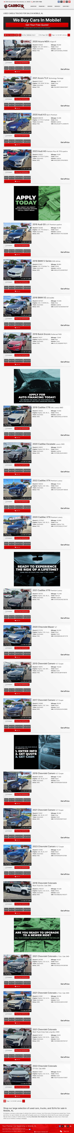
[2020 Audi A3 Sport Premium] (17, 123)
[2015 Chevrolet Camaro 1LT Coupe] (17, 672)
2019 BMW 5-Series (46, 261)
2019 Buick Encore (47, 334)
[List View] (19, 35)
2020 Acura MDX (44, 41)
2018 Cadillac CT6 (48, 407)
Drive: (34, 50)
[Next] (69, 35)
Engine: (35, 47)
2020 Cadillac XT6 (47, 517)
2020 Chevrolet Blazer (45, 627)
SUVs (7, 1115)
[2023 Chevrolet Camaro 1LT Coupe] (17, 855)
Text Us (18, 71)
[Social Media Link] (67, 2)
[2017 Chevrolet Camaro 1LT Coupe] (17, 708)
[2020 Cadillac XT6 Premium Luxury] (17, 525)
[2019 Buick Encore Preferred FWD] (17, 342)
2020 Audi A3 (45, 114)
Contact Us (18, 1128)
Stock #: (35, 45)
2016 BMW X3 (43, 297)
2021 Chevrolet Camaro (48, 810)
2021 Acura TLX (48, 78)
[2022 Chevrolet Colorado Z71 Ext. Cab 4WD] (17, 1074)
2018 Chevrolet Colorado (45, 884)
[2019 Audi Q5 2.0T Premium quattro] (17, 233)
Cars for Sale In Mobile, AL (6, 1128)
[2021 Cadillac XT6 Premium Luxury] (17, 599)
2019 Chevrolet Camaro (48, 773)
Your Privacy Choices (24, 1129)
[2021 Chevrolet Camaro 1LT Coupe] (17, 818)
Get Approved (27, 68)
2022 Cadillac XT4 (47, 480)
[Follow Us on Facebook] (59, 2)
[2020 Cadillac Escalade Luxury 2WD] (17, 452)
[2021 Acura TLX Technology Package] (17, 86)
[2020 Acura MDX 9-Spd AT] (17, 50)
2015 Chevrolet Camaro (48, 663)
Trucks (68, 1113)
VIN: (52, 50)
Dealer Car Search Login (6, 1129)
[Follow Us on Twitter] (61, 2)
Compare (9, 62)
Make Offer (11, 68)
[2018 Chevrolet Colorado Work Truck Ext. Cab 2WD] (17, 891)
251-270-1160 (37, 2)
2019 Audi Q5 (47, 224)
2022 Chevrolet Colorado (45, 1067)
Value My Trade (19, 68)
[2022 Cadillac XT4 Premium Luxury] (17, 489)
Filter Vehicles (10, 35)
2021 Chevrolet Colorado (51, 956)
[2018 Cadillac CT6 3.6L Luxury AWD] (17, 416)
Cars (64, 1113)
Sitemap (18, 1129)
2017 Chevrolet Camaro (48, 700)
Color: (53, 47)
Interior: (53, 48)
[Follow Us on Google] (64, 2)
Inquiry (6, 68)
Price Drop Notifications (22, 62)
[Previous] (50, 35)
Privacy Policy (23, 1128)
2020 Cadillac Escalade (48, 444)
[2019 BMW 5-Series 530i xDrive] (17, 269)
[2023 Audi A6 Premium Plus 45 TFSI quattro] (17, 160)
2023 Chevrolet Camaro (48, 846)
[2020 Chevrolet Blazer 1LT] (17, 635)
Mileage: (53, 45)
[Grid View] (16, 35)
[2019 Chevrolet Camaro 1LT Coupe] (17, 782)
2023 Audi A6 (50, 151)
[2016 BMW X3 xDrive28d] (17, 306)
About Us (13, 1128)
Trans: (34, 48)
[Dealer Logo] (14, 6)
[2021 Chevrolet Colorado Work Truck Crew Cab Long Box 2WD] (17, 1038)
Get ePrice (65, 69)
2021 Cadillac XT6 (47, 590)
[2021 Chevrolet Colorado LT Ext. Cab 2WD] (17, 965)
